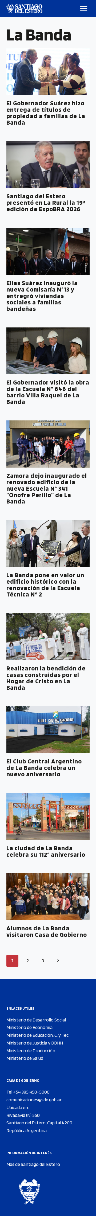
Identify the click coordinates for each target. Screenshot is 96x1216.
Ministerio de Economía (29, 1027)
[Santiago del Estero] (24, 8)
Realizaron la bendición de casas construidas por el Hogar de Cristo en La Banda (46, 677)
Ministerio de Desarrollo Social (36, 1020)
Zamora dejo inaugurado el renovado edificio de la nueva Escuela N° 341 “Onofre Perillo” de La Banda (46, 488)
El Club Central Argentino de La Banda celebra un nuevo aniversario (44, 767)
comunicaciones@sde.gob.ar (34, 1099)
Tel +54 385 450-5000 (28, 1092)
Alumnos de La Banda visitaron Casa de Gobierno (46, 931)
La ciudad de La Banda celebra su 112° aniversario (45, 851)
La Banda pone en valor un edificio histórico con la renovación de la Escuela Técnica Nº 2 (45, 584)
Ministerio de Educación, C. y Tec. (37, 1035)
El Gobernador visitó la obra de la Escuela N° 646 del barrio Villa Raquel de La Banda (47, 391)
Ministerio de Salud (24, 1058)
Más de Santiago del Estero (33, 1164)
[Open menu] (84, 8)
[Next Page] (58, 961)
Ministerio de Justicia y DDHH (34, 1043)
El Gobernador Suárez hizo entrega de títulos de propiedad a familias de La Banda (45, 112)
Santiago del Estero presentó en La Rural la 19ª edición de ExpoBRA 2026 (45, 202)
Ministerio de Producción (30, 1050)
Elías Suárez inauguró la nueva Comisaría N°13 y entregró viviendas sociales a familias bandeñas (42, 295)
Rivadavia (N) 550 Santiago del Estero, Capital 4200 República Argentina (39, 1122)
